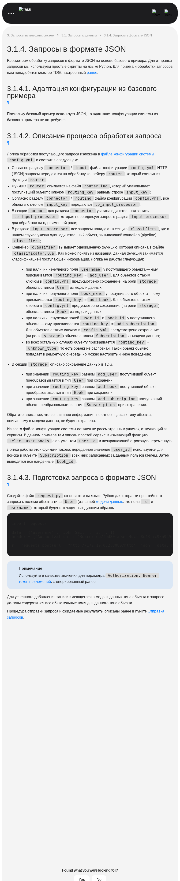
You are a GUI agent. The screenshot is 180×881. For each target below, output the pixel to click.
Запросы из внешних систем (30, 35)
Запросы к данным (79, 35)
